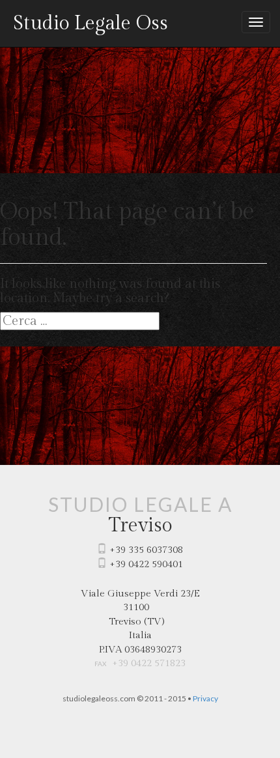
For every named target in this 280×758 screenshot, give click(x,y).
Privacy (205, 698)
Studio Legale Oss (90, 23)
